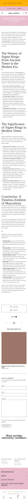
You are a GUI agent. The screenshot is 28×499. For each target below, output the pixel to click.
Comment (3, 398)
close (25, 3)
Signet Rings (15, 306)
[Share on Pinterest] (14, 317)
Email (3, 392)
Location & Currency (12, 8)
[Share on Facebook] (12, 317)
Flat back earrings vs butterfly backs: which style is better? (13, 366)
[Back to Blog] (14, 323)
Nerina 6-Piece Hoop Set (6, 459)
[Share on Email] (16, 317)
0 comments (15, 310)
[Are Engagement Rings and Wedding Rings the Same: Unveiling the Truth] (6, 323)
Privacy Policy (17, 493)
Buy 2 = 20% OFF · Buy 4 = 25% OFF (13, 3)
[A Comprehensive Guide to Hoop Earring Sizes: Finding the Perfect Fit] (21, 323)
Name (3, 385)
